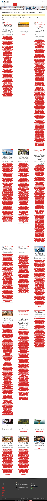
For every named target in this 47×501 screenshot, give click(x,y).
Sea (5, 208)
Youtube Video (6, 220)
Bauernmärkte (43, 46)
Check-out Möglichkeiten (5, 42)
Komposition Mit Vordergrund (39, 196)
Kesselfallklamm (23, 189)
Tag (9, 213)
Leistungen (35, 90)
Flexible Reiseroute (4, 50)
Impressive (23, 186)
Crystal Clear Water (21, 174)
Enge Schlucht (21, 176)
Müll (35, 98)
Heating (9, 55)
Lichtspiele (40, 200)
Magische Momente (21, 194)
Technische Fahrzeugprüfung (6, 87)
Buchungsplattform (9, 170)
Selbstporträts (39, 220)
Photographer (10, 201)
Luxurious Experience (36, 95)
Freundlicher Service (11, 180)
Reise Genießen (5, 74)
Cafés (12, 170)
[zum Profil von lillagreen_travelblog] (19, 23)
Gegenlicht (37, 188)
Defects (12, 43)
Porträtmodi (42, 211)
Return (42, 115)
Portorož (7, 202)
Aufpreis (7, 38)
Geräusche (42, 188)
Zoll (43, 144)
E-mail (6, 175)
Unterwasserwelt (6, 216)
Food (9, 17)
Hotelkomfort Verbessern (9, 60)
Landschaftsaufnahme (42, 198)
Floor (5, 179)
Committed (11, 171)
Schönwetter (4, 207)
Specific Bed (7, 85)
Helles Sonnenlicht (39, 193)
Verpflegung (40, 138)
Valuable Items (40, 136)
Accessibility (19, 165)
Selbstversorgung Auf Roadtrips (37, 122)
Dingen (42, 177)
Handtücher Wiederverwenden (6, 55)
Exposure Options (40, 184)
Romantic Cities (27, 207)
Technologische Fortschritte (37, 231)
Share (28, 209)
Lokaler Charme (39, 94)
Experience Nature (42, 64)
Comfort (7, 171)
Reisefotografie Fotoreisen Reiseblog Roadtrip (8, 36)
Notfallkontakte (5, 70)
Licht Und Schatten (26, 192)
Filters (28, 180)
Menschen (36, 203)
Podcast (37, 211)
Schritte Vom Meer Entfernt (9, 207)
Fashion (3, 17)
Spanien (43, 125)
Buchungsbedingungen (40, 49)
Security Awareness (5, 82)
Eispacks (44, 59)
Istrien (11, 187)
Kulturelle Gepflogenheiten (9, 64)
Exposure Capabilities (37, 184)
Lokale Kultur (11, 192)
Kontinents (38, 84)
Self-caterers (41, 122)
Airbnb (41, 41)
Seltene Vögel (24, 209)
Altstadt (4, 165)
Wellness (4, 219)
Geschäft (35, 189)
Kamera (24, 187)
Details (7, 174)
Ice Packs (36, 79)
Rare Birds (19, 204)
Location (41, 201)
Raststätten (38, 112)
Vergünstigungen (10, 92)
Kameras (19, 188)
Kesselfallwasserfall (26, 189)
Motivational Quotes (10, 197)
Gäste (11, 181)
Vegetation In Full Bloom (26, 217)
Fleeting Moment (42, 185)
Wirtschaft (29, 17)
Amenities (41, 42)
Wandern (12, 218)
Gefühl (34, 188)
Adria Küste (10, 164)
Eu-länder (42, 63)
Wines (10, 219)
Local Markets (4, 66)
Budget (42, 49)
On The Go (40, 102)
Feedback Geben (4, 49)
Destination (4, 174)
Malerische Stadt (11, 193)
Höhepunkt (27, 185)
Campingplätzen (43, 50)
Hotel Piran (6, 186)
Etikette (12, 47)
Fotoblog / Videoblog (37, 165)
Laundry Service (7, 65)
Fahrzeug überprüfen (37, 66)
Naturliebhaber (26, 198)
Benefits (8, 39)
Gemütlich (39, 188)
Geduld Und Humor (41, 70)
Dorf (28, 175)
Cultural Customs (9, 43)
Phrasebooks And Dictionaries (41, 106)
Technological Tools (37, 130)
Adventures (26, 165)
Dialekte (39, 55)
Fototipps (42, 187)
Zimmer (8, 220)
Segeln (11, 208)
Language (42, 88)
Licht (35, 200)
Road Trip (3, 77)
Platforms (7, 72)
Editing (44, 178)
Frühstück (7, 53)
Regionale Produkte (36, 113)
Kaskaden (21, 188)
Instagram (10, 187)
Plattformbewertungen (10, 72)
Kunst (14, 17)
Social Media (23, 17)
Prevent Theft (42, 110)
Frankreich (40, 68)
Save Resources (10, 81)
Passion (35, 208)
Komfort (6, 189)
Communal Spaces (39, 52)
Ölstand (38, 102)
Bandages (4, 39)
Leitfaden (37, 90)
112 (43, 40)
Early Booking (6, 44)
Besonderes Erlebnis (41, 47)
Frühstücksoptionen (10, 53)
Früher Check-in (4, 53)
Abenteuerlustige (24, 164)
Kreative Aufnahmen (38, 197)
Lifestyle (12, 17)
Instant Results (20, 187)
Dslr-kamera (39, 178)
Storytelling (40, 228)
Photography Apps (20, 202)
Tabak (37, 129)
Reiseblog (6, 203)
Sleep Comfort (4, 84)
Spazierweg (20, 211)
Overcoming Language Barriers (41, 103)
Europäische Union (37, 64)
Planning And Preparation (41, 107)
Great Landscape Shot (38, 190)
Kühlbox (44, 85)
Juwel (6, 188)
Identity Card (4, 187)
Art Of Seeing (35, 168)
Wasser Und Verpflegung (20, 219)
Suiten (3, 213)
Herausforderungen (43, 193)
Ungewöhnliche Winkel (22, 216)
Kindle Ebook (41, 195)
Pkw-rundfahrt (5, 72)
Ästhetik (37, 168)
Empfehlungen (41, 61)
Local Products (35, 92)
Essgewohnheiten (38, 63)
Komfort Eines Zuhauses (37, 83)
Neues (43, 98)
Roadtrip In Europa (21, 207)
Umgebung (3, 216)
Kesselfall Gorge (27, 188)
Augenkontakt (35, 44)
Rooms (3, 206)
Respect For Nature (25, 206)
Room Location (10, 79)
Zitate (11, 221)
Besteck (43, 47)
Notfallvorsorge (36, 100)
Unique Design (39, 134)
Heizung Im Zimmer (7, 56)
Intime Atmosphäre (36, 82)
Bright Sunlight (36, 173)
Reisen (18, 17)
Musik (16, 17)
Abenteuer (35, 41)
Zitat (9, 221)
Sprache (43, 126)
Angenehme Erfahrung (10, 37)
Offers (7, 70)
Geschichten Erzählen (40, 189)
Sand (43, 216)
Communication (42, 52)
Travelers (28, 214)
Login (43, 1)
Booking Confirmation (5, 169)
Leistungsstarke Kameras (21, 192)
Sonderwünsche (10, 84)
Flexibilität (43, 67)
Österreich (4, 199)
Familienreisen (42, 66)
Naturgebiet (20, 198)
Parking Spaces (25, 201)
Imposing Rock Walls (20, 186)
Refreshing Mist (24, 204)
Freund (6, 180)
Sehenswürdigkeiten (9, 82)
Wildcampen (43, 143)
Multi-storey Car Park (11, 198)
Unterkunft (40, 135)
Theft (35, 131)
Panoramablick (6, 199)
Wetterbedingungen (21, 221)
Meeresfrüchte (11, 194)
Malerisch (8, 193)
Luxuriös (44, 94)
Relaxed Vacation (6, 204)
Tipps (22, 214)
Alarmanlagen (43, 41)
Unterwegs (42, 135)
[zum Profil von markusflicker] (3, 23)
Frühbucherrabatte (8, 52)
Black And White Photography (37, 172)
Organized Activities (36, 103)
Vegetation (23, 217)
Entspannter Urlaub (4, 176)
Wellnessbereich (3, 94)
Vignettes (35, 140)
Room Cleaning (5, 79)
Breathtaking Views (20, 171)
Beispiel (20, 169)
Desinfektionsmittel (37, 55)
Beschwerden (10, 39)
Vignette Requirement (37, 139)
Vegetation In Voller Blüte (21, 218)
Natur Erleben (41, 98)
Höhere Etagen (10, 57)
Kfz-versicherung (4, 62)
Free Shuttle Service (10, 50)
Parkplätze (27, 201)
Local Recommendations (7, 66)
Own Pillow (12, 71)
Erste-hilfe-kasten (6, 47)
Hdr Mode (43, 192)
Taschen (44, 129)
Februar (10, 178)
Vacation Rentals (37, 136)
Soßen (38, 125)
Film (5, 17)
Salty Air (38, 216)
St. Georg (4, 211)
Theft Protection (37, 131)
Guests (4, 183)
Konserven (43, 83)
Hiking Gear (23, 185)
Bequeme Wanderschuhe (25, 169)
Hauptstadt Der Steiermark (23, 184)
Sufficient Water (23, 212)
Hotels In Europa (8, 61)
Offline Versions (39, 101)
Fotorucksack (38, 187)
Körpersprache (40, 84)
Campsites (39, 51)
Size (4, 209)
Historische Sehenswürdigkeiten (6, 184)
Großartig (41, 190)
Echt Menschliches (41, 178)
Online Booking (43, 102)
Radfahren (12, 202)
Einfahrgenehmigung (8, 175)
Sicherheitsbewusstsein (10, 83)
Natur (39, 98)
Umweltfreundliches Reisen (6, 90)
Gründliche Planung (37, 75)
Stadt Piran (12, 211)
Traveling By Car (7, 89)
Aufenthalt (8, 166)
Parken (11, 199)
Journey (22, 187)
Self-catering (44, 122)
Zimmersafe (7, 95)
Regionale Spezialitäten (40, 113)
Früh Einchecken (4, 52)
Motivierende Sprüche (7, 198)
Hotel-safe (36, 78)
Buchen (9, 169)
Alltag (28, 165)
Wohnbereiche (36, 144)
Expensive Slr (37, 183)
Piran (12, 201)
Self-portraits (42, 220)
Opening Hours (23, 199)
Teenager (43, 231)
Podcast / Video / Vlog (41, 165)
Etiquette (4, 48)
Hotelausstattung (9, 59)
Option (25, 199)
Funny (8, 181)
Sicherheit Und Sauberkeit (41, 123)
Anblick (39, 167)
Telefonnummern (11, 87)
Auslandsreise (11, 38)
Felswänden (25, 180)
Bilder (27, 170)
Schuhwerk (22, 209)
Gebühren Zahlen (35, 70)
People (39, 208)
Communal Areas (36, 52)
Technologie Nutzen (41, 130)
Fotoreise (10, 179)
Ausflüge (12, 166)
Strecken (43, 128)
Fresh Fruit (43, 68)
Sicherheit (38, 123)
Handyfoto (36, 192)
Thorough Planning (41, 131)
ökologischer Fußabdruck (4, 71)
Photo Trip (8, 201)
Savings (12, 81)
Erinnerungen (40, 182)
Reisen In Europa (4, 75)
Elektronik (35, 60)
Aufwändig (35, 169)
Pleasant (3, 202)
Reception (3, 203)
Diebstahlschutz (43, 56)
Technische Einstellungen (40, 230)
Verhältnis (7, 218)
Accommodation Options (38, 41)
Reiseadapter (9, 74)
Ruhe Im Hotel (4, 80)
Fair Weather (4, 178)
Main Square (6, 193)
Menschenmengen (42, 97)
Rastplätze (3, 74)
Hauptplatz (7, 183)
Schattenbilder (39, 217)
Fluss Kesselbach (19, 181)
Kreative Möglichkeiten (42, 197)
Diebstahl (43, 55)
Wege (19, 220)
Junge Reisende (41, 82)
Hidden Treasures (20, 185)
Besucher (24, 170)
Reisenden (23, 206)
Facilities (36, 65)
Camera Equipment (37, 174)
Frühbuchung (11, 52)
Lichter (41, 90)
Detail (5, 174)
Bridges (22, 171)
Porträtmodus (37, 212)
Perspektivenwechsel (36, 210)
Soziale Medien (40, 125)
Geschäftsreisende (8, 54)
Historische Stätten (10, 184)
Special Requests (4, 85)
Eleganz (11, 175)
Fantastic (6, 178)
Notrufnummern (42, 100)
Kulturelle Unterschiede (38, 87)
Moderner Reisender (4, 197)
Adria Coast (8, 164)
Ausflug (41, 169)
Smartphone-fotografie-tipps (37, 223)
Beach (8, 168)
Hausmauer (10, 183)
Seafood (8, 208)
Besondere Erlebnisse (37, 47)
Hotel (4, 186)
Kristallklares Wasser (24, 191)
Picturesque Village (24, 202)
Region (27, 204)
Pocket (36, 211)
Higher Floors (4, 57)
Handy (43, 191)
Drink (4, 175)
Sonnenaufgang (36, 224)
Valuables (4, 92)
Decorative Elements (11, 173)
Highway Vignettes (42, 77)
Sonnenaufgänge (39, 224)
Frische (40, 69)
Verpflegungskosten (43, 138)
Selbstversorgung (41, 121)
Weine (3, 219)
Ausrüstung (43, 169)
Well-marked (26, 220)
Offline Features (36, 101)
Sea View (7, 208)
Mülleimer (4, 69)
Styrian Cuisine (20, 212)
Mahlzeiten (39, 95)
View (10, 218)
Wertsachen (7, 94)
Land (28, 191)
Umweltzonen (10, 90)
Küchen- (42, 85)
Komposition (36, 196)
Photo (5, 201)
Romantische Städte (36, 117)
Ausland (9, 38)
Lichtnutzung (37, 200)
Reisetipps (11, 75)
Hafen (5, 183)
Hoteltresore (38, 78)
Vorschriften (42, 140)
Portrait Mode (40, 211)
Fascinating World (20, 179)
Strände (4, 212)
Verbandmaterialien (7, 92)
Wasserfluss (26, 219)
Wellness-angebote (7, 219)
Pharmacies (36, 106)
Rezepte (43, 115)
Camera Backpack (42, 173)
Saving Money (37, 120)
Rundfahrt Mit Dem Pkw (26, 208)
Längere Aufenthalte (39, 88)
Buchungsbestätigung (6, 170)
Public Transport (42, 111)
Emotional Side (35, 180)
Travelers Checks (39, 133)
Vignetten (40, 139)
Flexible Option (36, 68)
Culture (43, 54)
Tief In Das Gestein (20, 214)
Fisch (38, 185)
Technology (41, 231)
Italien (39, 82)
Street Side (9, 212)
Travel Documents (4, 89)
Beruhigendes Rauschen (21, 170)
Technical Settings (42, 229)
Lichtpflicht (44, 90)
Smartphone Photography (41, 222)
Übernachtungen (42, 133)
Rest (40, 215)
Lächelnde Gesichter (6, 191)
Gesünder (43, 72)
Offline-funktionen (42, 101)
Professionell (37, 213)
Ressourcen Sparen (10, 76)
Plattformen (21, 203)
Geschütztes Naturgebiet (22, 183)
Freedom (43, 187)
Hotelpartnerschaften (5, 61)
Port (5, 202)
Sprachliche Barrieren (37, 128)
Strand (2, 212)
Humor (40, 78)
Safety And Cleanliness (38, 118)
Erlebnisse (43, 182)
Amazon (38, 167)
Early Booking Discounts (10, 44)
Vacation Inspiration (20, 217)
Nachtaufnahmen (36, 206)
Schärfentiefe (36, 217)
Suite (12, 212)
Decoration (4, 173)
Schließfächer (39, 120)
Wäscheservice (5, 93)
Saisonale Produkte (41, 118)
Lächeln (3, 191)
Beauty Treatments (10, 168)
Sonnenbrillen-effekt (42, 224)
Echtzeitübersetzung (42, 57)
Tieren (43, 131)
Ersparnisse (3, 47)
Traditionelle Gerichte (5, 214)
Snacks (8, 84)
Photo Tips (41, 210)
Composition (41, 175)
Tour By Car (26, 214)
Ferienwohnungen (36, 67)
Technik (37, 230)
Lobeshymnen (10, 65)
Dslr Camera (36, 178)
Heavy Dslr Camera (36, 193)
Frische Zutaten (4, 181)
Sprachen (41, 127)
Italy (4, 188)
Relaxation (4, 204)
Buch (38, 173)
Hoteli (7, 186)
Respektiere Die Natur (37, 115)
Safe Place (3, 81)
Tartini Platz (11, 213)
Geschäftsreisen (4, 54)
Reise (4, 203)
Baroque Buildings (4, 168)
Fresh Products (38, 69)
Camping (38, 50)
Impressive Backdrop (26, 186)
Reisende (20, 206)
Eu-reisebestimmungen (8, 48)
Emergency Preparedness (37, 61)
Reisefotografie (11, 203)
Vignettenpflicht (42, 139)
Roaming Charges (7, 77)
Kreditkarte (11, 189)
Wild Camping (40, 143)
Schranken (6, 207)
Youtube (3, 220)
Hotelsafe (11, 61)
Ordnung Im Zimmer (8, 71)
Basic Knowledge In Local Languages (38, 46)
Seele (10, 208)
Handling (42, 191)
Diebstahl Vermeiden (36, 56)
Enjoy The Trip (11, 46)
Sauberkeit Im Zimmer (6, 81)
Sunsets (7, 213)
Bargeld (38, 45)
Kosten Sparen (43, 84)
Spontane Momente (37, 226)
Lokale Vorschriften (42, 93)
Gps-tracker (39, 73)
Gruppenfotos (36, 191)
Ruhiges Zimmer (7, 80)
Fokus (23, 181)
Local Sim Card (11, 66)
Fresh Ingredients (3, 180)
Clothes (3, 43)
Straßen (41, 128)
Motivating (7, 197)
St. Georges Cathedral (7, 211)
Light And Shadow (23, 193)
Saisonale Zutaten (10, 206)
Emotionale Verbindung (43, 180)
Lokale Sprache (39, 93)
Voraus (37, 140)
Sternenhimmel (35, 228)
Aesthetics (36, 167)
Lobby (2, 192)
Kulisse (27, 191)
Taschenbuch (40, 229)
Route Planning (40, 117)
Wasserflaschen (41, 141)
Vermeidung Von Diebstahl (36, 138)
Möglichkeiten (20, 196)
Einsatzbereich (42, 179)
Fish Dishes (4, 179)
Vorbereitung (39, 140)
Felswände (23, 180)
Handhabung (40, 191)
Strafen (39, 128)
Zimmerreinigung (4, 95)
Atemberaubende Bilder (26, 166)
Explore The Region (23, 178)
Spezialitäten (36, 126)
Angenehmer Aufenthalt (9, 165)
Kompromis (43, 196)
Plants (44, 107)
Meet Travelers (43, 96)
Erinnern (36, 182)
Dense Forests (23, 175)
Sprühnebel (27, 211)
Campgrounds (35, 50)
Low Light (41, 202)
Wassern (28, 219)
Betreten (26, 170)
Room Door (8, 79)
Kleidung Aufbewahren (10, 62)
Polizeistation (40, 108)
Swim (8, 213)
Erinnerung (38, 182)
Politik (20, 17)
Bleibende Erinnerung (42, 172)
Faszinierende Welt (20, 180)
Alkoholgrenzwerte (38, 42)
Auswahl (40, 44)
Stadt (10, 211)
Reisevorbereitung (5, 76)
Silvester (3, 209)
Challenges (37, 175)
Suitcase (11, 212)
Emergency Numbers (42, 60)
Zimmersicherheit (10, 95)
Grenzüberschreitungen (38, 74)
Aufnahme (43, 168)
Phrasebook (38, 106)
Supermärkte (35, 129)
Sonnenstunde (11, 209)
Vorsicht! (43, 140)
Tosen (23, 214)
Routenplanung (43, 117)
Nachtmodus (39, 206)
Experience (40, 183)
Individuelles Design (37, 80)
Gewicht (43, 189)
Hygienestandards (42, 78)
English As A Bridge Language (37, 62)
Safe (11, 80)
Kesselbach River (23, 188)
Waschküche (7, 93)
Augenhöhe (38, 169)
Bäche (25, 168)
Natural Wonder (24, 197)
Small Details (40, 221)
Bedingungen (42, 170)
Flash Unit (40, 185)
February (12, 178)
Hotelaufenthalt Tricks (6, 59)
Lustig (3, 193)
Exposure (26, 178)
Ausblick (10, 166)
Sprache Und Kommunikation (37, 127)
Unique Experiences (37, 135)
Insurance (43, 80)
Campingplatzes (36, 51)
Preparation (40, 110)
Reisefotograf (9, 203)
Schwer (39, 218)
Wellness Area (10, 93)
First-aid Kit (40, 67)
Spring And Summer (24, 211)
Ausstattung (38, 44)
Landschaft (37, 88)
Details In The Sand (40, 177)
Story (37, 228)
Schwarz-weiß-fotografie (37, 218)
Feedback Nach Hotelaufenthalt (8, 49)
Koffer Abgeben (4, 189)
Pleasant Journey (36, 108)
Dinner (8, 174)
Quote (10, 202)
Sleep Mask (7, 84)
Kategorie (11, 188)
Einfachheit (36, 179)
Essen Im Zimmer (9, 47)
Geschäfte (37, 189)
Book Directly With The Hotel (4, 41)
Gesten (41, 72)
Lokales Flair (8, 67)
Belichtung (22, 169)
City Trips (8, 42)
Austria (19, 168)
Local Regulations (38, 92)
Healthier (36, 77)
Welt (9, 219)
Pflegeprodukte (4, 201)
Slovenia (6, 209)
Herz (12, 183)
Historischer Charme (9, 185)
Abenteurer (27, 164)
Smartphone (43, 221)
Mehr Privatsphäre (38, 97)
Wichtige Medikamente (37, 143)
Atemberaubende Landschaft (4, 166)
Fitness (7, 17)
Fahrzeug (38, 65)
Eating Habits (39, 57)
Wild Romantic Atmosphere (25, 221)
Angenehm (6, 165)
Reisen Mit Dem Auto (8, 75)
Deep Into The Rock (25, 174)
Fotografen (25, 181)
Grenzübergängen (42, 73)
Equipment (10, 176)
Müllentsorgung (7, 69)
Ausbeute (40, 169)
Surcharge (3, 87)
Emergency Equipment (39, 60)
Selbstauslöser (36, 220)
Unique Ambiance (36, 134)
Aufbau (41, 168)
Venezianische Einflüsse (10, 217)
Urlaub (8, 216)
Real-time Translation (41, 112)
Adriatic (12, 164)
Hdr (41, 192)
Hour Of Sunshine (9, 186)
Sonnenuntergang (36, 225)
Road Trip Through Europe (36, 116)
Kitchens (43, 82)
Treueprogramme (10, 89)
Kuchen (40, 85)
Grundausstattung (41, 74)
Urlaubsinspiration (11, 216)
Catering (41, 51)
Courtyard (7, 43)
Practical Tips (42, 108)
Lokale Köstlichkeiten (8, 192)
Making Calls (43, 202)
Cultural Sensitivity (40, 54)
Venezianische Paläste (4, 218)
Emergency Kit (9, 46)
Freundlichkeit (8, 51)
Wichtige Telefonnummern (10, 94)
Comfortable (9, 171)
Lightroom (36, 201)
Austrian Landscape (21, 168)
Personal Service (37, 105)
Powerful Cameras (24, 203)
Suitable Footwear (26, 212)
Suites (4, 213)
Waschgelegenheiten (38, 141)
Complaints (5, 43)
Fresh (41, 68)
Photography (43, 210)
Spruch (2, 211)
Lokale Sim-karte (4, 67)
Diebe (41, 55)
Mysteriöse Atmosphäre (25, 196)
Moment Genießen (39, 205)
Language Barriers (42, 89)
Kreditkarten (38, 85)
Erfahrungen (25, 176)
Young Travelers (41, 144)
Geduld (38, 70)
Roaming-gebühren (11, 77)
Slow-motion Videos (36, 221)
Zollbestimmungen (39, 145)
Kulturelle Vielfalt (41, 87)
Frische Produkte (43, 69)
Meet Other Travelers (39, 96)
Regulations (44, 113)
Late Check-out (4, 65)
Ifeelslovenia (6, 187)
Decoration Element (7, 173)
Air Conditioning (4, 37)
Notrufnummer (39, 100)
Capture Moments (42, 174)
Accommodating (3, 164)
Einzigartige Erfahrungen (36, 59)
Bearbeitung (37, 170)
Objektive (38, 207)
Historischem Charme (5, 185)
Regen (26, 204)
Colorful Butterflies (26, 173)
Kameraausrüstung (26, 187)
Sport (26, 17)
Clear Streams (23, 173)
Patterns (37, 208)
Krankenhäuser (35, 85)
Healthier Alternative (39, 77)
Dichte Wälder (26, 175)
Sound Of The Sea (39, 225)
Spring (21, 211)
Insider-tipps (40, 80)
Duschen (37, 57)
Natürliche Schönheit (23, 198)
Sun (5, 213)
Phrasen (35, 107)
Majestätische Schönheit (25, 194)
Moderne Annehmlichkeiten (9, 196)
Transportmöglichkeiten (5, 88)
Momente (42, 205)
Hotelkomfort (5, 60)
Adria (5, 164)
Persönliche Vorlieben (41, 105)
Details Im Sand (37, 177)
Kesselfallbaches (20, 189)
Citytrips (10, 42)
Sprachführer (43, 127)
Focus (21, 181)
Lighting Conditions (27, 193)
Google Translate (36, 73)
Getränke (11, 54)
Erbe (11, 176)
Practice (42, 212)
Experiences (21, 178)
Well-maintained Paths (22, 220)
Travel (11, 214)
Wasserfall (24, 219)
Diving (3, 175)
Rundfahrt (10, 80)
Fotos (11, 179)
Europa (10, 48)
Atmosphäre (40, 168)
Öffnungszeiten (20, 199)
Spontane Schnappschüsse (41, 226)
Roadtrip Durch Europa (43, 116)
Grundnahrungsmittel (41, 75)
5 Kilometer (20, 164)
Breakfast (10, 41)
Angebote (7, 37)
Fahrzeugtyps (40, 66)
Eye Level (43, 184)
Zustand (23, 222)
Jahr (5, 188)
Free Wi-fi (6, 51)
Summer (21, 213)
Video (9, 218)
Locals (44, 92)
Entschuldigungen (42, 62)
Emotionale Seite (38, 180)
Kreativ (35, 197)
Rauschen (21, 204)
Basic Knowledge (40, 45)
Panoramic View (9, 199)
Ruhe (4, 206)
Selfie (43, 220)
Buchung (12, 41)
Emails (2, 46)
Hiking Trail (25, 185)
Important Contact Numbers (41, 79)
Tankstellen (42, 129)
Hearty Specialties (27, 184)
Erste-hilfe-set (35, 63)
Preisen (37, 110)
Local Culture (5, 192)
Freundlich (8, 180)
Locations (43, 201)
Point (4, 202)
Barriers (6, 168)
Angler (41, 167)
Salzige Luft (42, 216)
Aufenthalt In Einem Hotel (4, 38)
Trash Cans (8, 88)
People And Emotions (42, 208)
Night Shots (36, 207)
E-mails (4, 44)
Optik (43, 207)
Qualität (36, 112)
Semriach (26, 209)
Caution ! (43, 51)
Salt (37, 216)
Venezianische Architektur (5, 217)
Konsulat (35, 84)
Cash (40, 51)
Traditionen (8, 214)
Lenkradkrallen (39, 90)
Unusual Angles (25, 216)
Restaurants (40, 115)
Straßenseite (6, 212)
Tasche (25, 213)
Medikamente (36, 96)
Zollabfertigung (36, 145)
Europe (39, 64)
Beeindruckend (27, 168)
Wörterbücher (39, 144)
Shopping (36, 123)
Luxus (4, 193)
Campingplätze (40, 50)
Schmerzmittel (42, 120)
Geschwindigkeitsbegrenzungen (37, 72)
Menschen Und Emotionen (39, 203)
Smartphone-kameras (42, 223)
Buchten (11, 169)
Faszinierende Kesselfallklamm (25, 179)
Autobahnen (43, 44)
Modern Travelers (5, 196)
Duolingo (35, 57)
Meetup (36, 97)
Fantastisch (8, 178)
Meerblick (9, 194)
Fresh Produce (35, 69)
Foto (6, 179)
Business (40, 173)
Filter (26, 180)
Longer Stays (42, 94)
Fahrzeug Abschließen (41, 65)
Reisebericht (35, 215)
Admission (22, 165)
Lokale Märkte (36, 93)
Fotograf (8, 179)
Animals (43, 167)
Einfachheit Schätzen (39, 179)
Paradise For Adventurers (21, 201)
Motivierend (3, 198)
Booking (8, 41)
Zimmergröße (8, 221)
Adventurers (24, 165)
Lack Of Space (9, 191)
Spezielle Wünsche (10, 85)
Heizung (11, 55)
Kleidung (7, 62)
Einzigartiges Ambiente (41, 59)
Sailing (8, 206)
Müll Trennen (37, 98)
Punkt (8, 202)
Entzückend (8, 176)
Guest (2, 183)
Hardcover (40, 192)
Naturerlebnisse (10, 69)
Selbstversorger (37, 121)
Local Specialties (41, 92)
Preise (36, 110)
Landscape (12, 191)
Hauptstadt (19, 184)
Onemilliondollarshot (41, 207)
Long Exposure (38, 202)
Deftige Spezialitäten (20, 175)
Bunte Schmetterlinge (27, 171)
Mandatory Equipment (43, 95)
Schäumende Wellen (42, 217)
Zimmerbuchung (5, 221)
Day (2, 173)
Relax (7, 76)
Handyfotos (38, 192)
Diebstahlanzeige (39, 56)
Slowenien (8, 209)
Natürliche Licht (42, 206)
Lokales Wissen (10, 67)
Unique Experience (42, 134)
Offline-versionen (36, 102)
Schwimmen (4, 208)
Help (11, 183)
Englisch (43, 61)
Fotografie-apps (27, 181)
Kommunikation (40, 83)
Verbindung (25, 218)
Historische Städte (7, 57)
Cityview (5, 171)
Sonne (9, 209)
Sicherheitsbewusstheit (5, 83)
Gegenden (44, 70)
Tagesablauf (36, 229)
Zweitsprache (42, 145)
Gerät (40, 188)
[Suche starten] (42, 1)
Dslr (34, 178)
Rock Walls (25, 207)
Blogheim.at (5, 1)
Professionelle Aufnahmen (40, 213)
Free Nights (7, 50)
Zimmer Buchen (10, 220)
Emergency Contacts (5, 46)
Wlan (12, 219)
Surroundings (23, 213)
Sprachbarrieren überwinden (39, 126)
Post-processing (40, 212)
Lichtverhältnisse (20, 193)
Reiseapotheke (11, 74)
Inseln (8, 187)
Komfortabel (9, 189)
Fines (38, 67)
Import (37, 79)
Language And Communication (37, 89)
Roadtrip (5, 77)
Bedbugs (6, 39)
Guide (43, 75)
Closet (11, 42)
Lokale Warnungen (35, 94)
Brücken (24, 171)
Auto (41, 44)
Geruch (44, 188)
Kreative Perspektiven (20, 191)
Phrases (36, 107)
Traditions (10, 214)
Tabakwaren (39, 129)
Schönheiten (19, 209)
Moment (36, 205)
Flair (41, 67)
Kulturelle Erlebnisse (5, 64)
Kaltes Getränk (9, 188)
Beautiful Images (39, 170)
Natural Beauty (21, 197)
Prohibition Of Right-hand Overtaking (38, 111)
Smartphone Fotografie (37, 222)
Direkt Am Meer (11, 174)
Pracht (26, 203)
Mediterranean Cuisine (4, 194)
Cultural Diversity (36, 54)
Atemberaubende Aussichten (21, 166)
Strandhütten (43, 228)
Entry (23, 176)
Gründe (26, 183)
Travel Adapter (11, 88)
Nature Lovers (27, 197)
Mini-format (43, 203)
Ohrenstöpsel (10, 70)
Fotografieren (36, 187)
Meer (7, 194)
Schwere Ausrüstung (42, 218)
